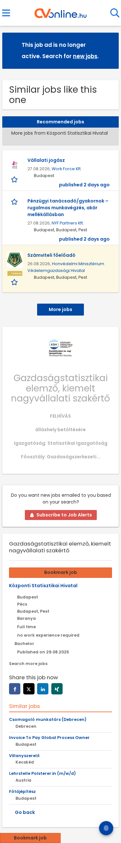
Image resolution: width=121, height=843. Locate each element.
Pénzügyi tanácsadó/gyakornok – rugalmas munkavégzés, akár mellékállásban (67, 208)
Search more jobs (28, 663)
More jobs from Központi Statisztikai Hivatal (59, 133)
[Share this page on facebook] (14, 688)
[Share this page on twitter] (29, 688)
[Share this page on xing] (57, 688)
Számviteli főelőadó (51, 255)
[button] (109, 50)
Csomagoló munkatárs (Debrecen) (47, 719)
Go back (25, 812)
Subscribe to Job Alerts (64, 515)
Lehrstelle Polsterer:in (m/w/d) (42, 773)
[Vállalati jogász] (15, 165)
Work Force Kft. (67, 169)
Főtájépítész (22, 791)
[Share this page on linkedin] (42, 688)
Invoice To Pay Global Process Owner (49, 737)
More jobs (60, 309)
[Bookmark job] (15, 179)
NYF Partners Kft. (68, 223)
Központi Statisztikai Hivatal (43, 585)
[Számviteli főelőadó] (15, 260)
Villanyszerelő (24, 755)
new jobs (85, 56)
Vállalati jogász (46, 160)
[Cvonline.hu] (60, 11)
